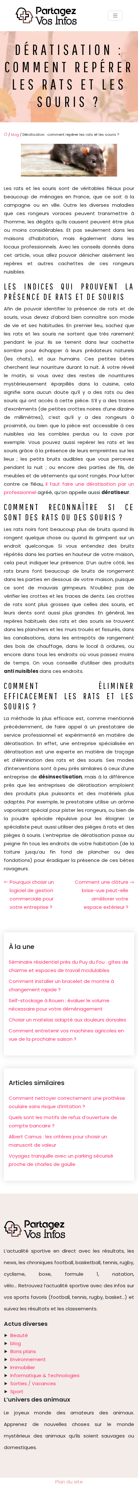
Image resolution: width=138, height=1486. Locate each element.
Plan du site (69, 1481)
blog (15, 134)
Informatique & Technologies (45, 1375)
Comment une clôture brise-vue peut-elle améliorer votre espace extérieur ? (101, 894)
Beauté (19, 1335)
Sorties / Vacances (33, 1383)
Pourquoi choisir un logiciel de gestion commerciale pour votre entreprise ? (32, 894)
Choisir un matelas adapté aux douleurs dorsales (67, 1019)
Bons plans (23, 1351)
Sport (16, 1391)
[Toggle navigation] (115, 16)
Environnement (28, 1359)
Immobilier (22, 1367)
